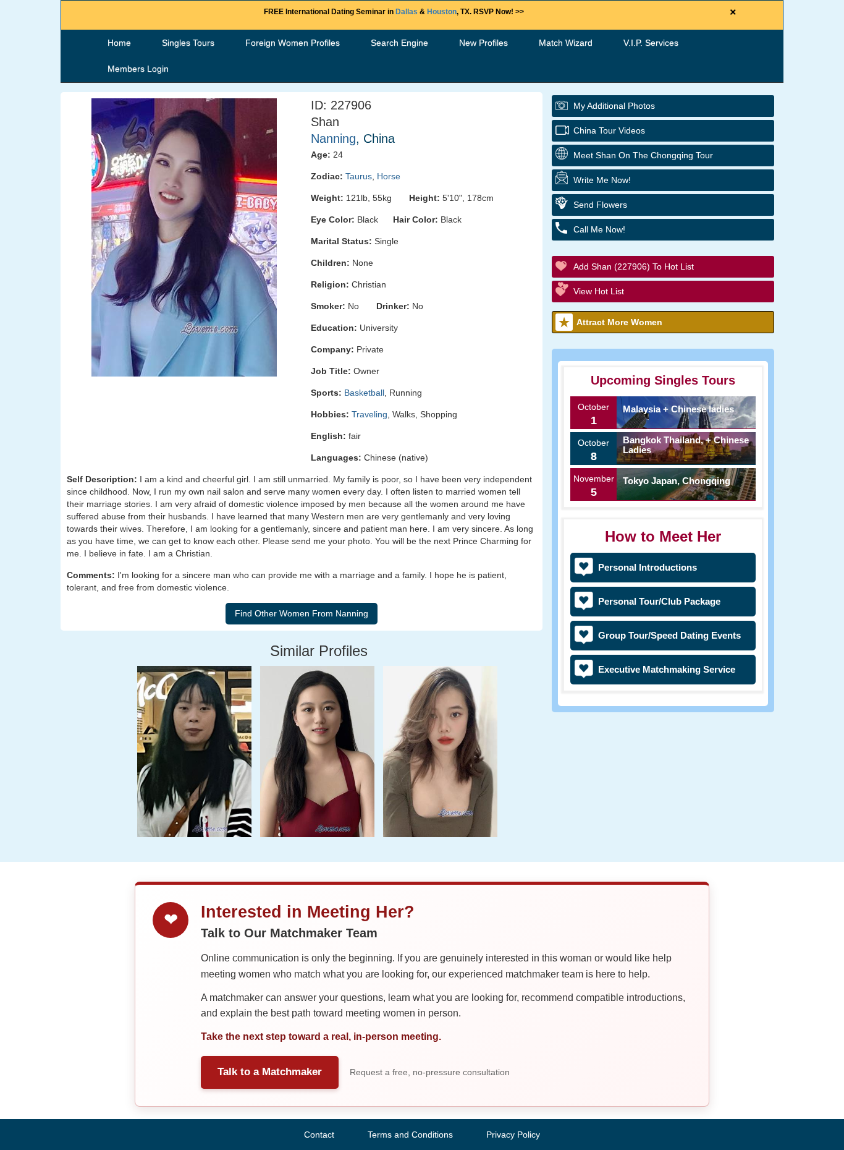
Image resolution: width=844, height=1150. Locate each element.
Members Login (138, 69)
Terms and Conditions (410, 1134)
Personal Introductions (647, 567)
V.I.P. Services (650, 43)
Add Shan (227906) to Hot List (633, 266)
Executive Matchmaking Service (666, 669)
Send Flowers (600, 205)
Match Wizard (566, 43)
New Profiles (483, 43)
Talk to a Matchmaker (269, 1072)
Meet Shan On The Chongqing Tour (643, 155)
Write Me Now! (602, 180)
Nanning (333, 138)
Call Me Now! (599, 229)
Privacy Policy (513, 1134)
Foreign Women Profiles (292, 43)
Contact (319, 1134)
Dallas (406, 11)
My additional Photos (614, 106)
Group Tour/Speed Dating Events (669, 635)
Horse (388, 176)
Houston (442, 11)
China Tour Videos (609, 130)
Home (119, 43)
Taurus (358, 176)
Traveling (369, 414)
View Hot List (598, 291)
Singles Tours (188, 43)
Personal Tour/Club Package (659, 601)
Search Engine (399, 43)
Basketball (364, 393)
